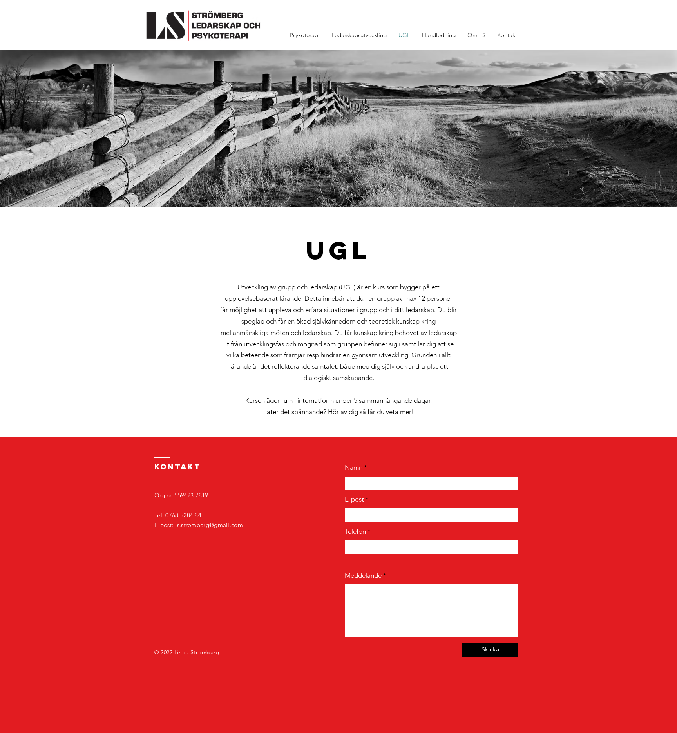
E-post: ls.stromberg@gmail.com (198, 525)
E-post (354, 499)
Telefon (355, 531)
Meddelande (363, 575)
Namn (353, 467)
